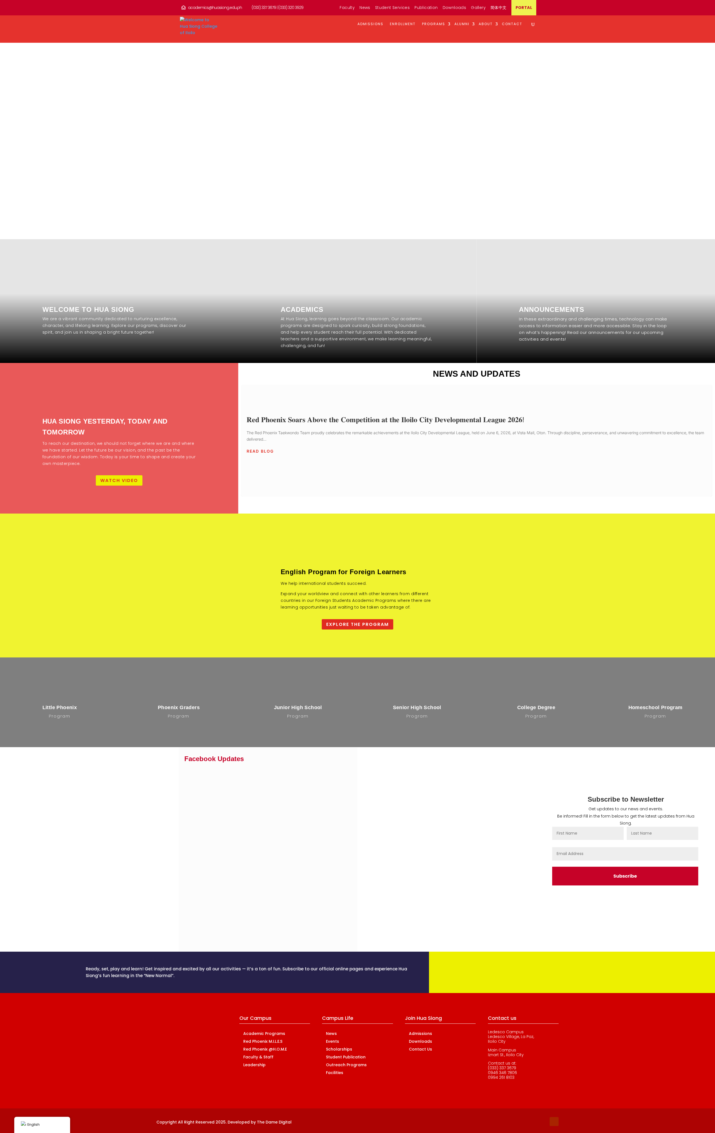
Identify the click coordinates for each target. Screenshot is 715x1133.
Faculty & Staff (144, 854)
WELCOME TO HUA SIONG (88, 309)
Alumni (461, 24)
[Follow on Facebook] (520, 1121)
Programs (433, 24)
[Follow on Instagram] (542, 1121)
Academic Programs (264, 1033)
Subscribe (625, 876)
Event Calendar (143, 793)
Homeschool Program (655, 707)
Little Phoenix (59, 707)
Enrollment (403, 24)
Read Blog (260, 451)
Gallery (478, 8)
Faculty (347, 8)
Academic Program (138, 809)
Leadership (254, 1065)
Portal (524, 8)
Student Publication (346, 1057)
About (486, 24)
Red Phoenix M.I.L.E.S (138, 824)
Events (332, 1041)
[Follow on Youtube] (554, 1121)
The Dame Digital (274, 1122)
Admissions (370, 24)
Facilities (334, 1072)
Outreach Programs (346, 1065)
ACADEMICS (302, 309)
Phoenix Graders (179, 707)
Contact (512, 24)
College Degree (536, 707)
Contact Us (420, 1049)
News (364, 8)
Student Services (392, 8)
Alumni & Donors (142, 778)
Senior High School (417, 707)
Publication (426, 8)
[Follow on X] (531, 1121)
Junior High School (298, 707)
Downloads (454, 8)
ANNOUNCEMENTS (551, 309)
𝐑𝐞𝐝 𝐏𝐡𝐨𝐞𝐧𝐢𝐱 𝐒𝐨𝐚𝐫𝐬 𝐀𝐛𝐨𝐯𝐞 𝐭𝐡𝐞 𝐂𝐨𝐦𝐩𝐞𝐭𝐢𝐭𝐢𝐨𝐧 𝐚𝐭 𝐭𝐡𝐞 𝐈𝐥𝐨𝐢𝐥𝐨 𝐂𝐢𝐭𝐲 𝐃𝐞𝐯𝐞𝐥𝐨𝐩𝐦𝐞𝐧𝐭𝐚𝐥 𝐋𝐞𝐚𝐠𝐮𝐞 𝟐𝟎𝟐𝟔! (476, 440)
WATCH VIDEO (119, 480)
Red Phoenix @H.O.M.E (135, 839)
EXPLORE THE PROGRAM (357, 624)
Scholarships (339, 1049)
